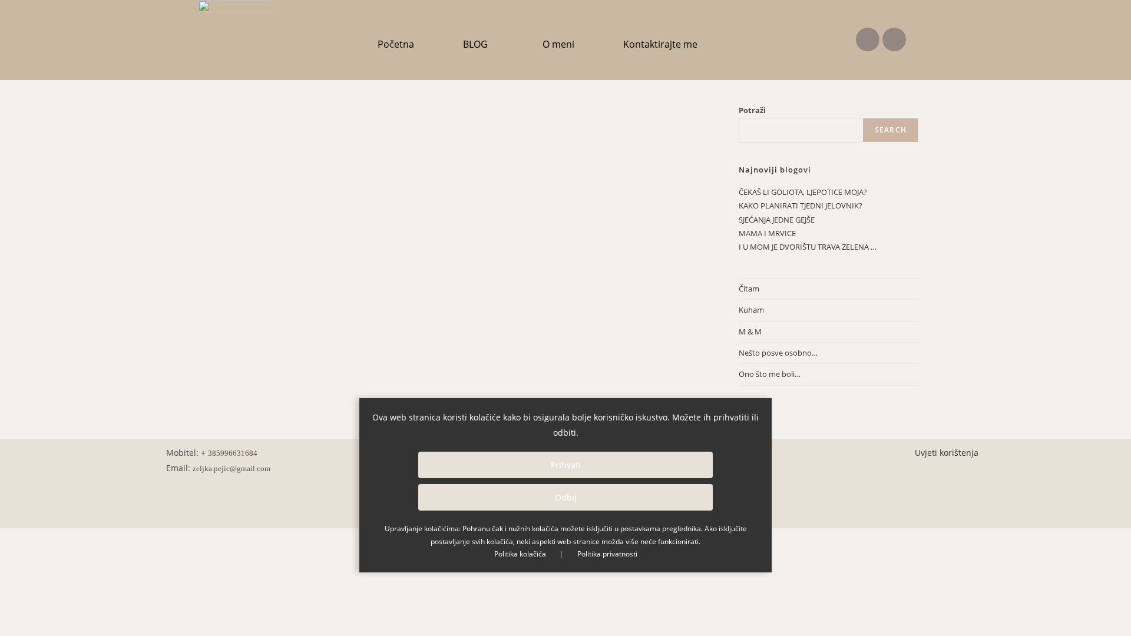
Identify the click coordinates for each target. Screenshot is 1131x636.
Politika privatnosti (607, 554)
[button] (478, 44)
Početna (396, 44)
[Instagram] (894, 39)
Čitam (749, 288)
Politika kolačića (520, 554)
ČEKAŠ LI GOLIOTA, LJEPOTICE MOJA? (803, 192)
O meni (558, 44)
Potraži (752, 110)
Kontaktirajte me (660, 44)
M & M (750, 331)
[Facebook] (867, 39)
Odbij (566, 497)
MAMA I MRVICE (767, 233)
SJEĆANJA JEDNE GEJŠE (777, 219)
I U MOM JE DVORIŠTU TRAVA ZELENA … (808, 246)
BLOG (475, 44)
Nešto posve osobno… (778, 352)
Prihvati (566, 465)
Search (891, 130)
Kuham (751, 309)
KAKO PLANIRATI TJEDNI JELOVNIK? (800, 205)
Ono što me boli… (770, 374)
